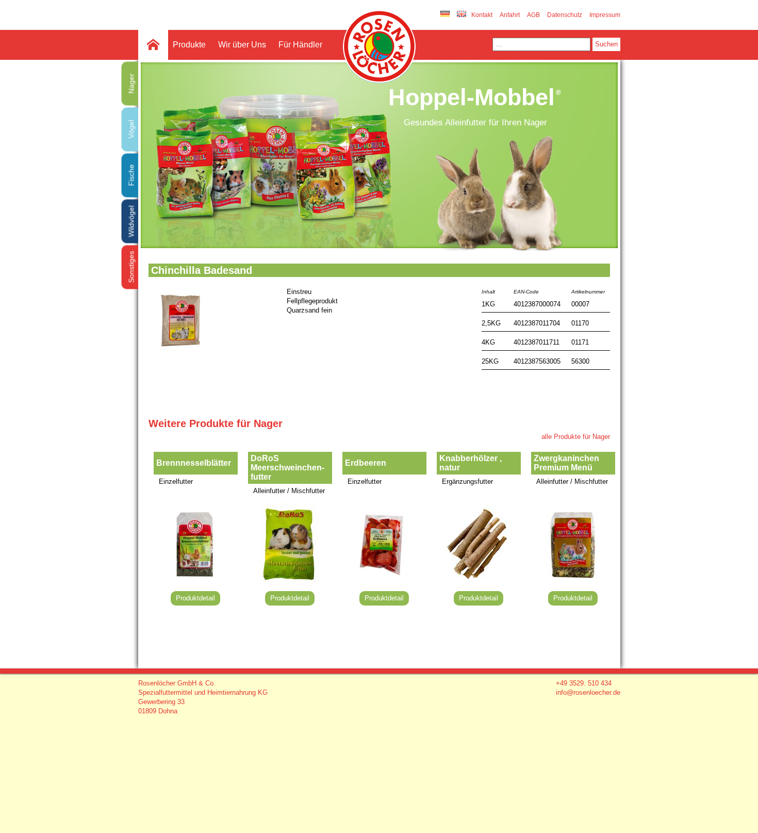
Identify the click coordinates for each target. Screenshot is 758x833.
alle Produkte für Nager (575, 436)
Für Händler (300, 44)
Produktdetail (195, 598)
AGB (533, 15)
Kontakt (481, 15)
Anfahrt (510, 15)
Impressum (604, 15)
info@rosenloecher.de (588, 692)
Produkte (189, 44)
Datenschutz (564, 15)
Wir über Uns (242, 44)
